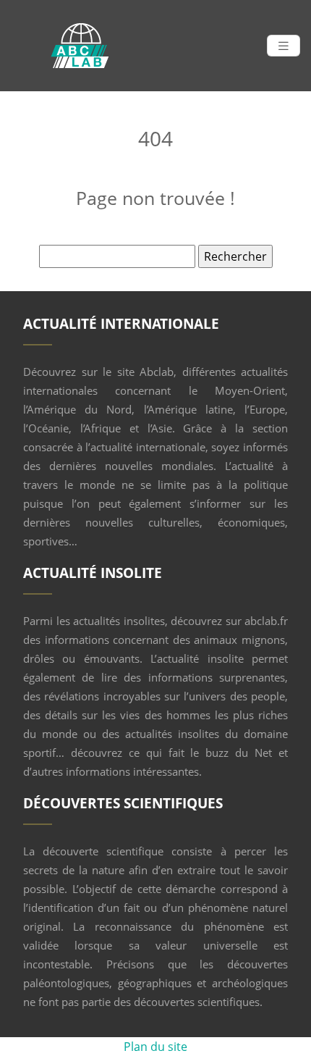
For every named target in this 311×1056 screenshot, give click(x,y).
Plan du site (155, 1047)
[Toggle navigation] (283, 46)
